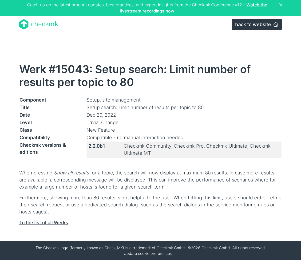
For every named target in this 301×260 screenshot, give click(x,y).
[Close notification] (281, 5)
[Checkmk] (38, 24)
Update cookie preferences (148, 253)
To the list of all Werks (43, 222)
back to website (253, 24)
